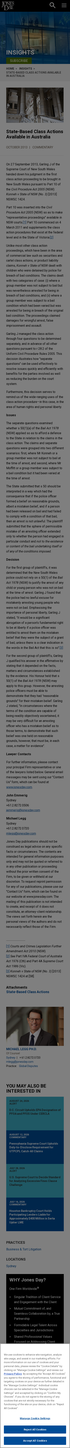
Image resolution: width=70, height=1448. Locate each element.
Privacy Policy (13, 1373)
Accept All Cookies (35, 1440)
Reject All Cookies (35, 1429)
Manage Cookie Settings (35, 1418)
